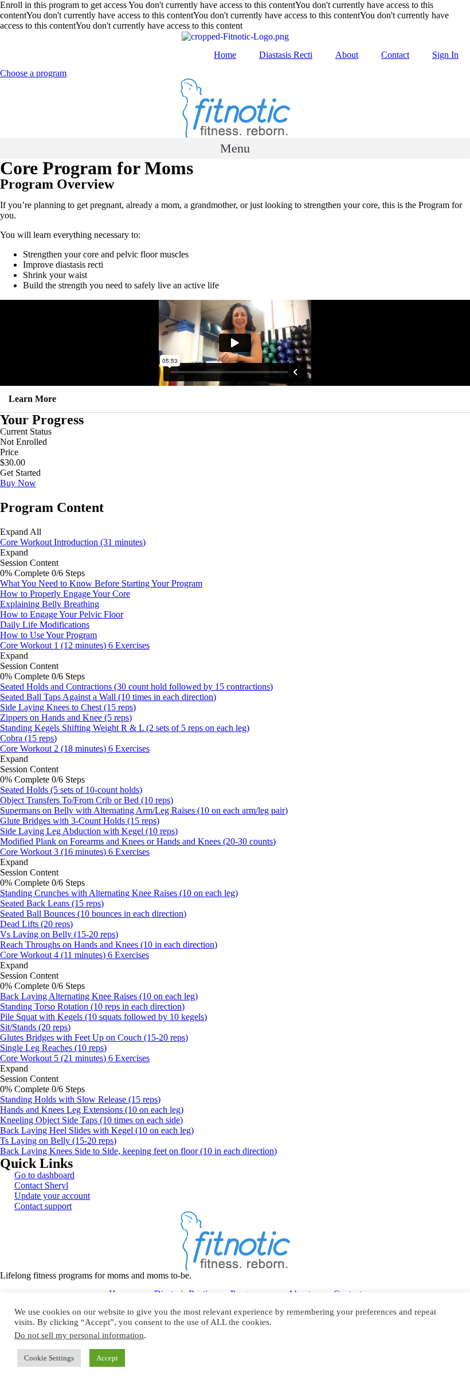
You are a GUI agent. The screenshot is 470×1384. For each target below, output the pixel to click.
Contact (395, 55)
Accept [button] (107, 1358)
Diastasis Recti (285, 55)
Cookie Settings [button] (49, 1358)
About (346, 55)
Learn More (32, 399)
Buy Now (18, 483)
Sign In (445, 55)
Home (225, 55)
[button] (235, 148)
